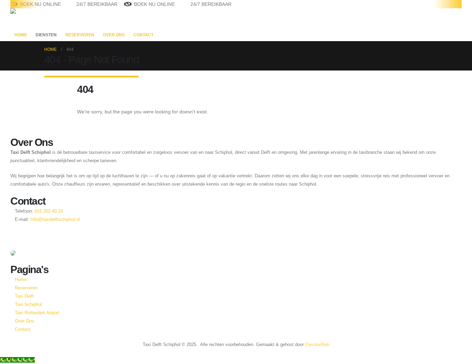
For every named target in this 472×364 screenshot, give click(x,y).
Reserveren (79, 34)
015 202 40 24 (48, 211)
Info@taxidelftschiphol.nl (55, 219)
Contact (143, 34)
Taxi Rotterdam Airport (37, 312)
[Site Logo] (32, 18)
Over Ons (114, 34)
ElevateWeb (317, 344)
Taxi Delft (24, 296)
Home (21, 34)
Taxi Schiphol (28, 304)
